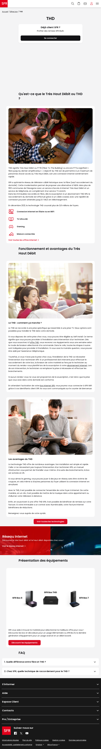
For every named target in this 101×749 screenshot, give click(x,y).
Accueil (5, 11)
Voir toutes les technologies (50, 521)
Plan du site (27, 740)
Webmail (85, 3)
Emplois (39, 745)
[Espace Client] (91, 3)
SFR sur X (21, 733)
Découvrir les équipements (24, 642)
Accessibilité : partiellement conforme (17, 745)
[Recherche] (73, 3)
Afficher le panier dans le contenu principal (79, 3)
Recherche (73, 3)
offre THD (34, 342)
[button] (50, 661)
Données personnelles (77, 740)
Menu (97, 3)
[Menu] (98, 3)
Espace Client (91, 3)
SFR (6, 730)
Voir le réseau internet (13, 546)
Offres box (14, 11)
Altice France (52, 745)
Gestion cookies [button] (58, 740)
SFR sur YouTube (27, 733)
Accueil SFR (4, 3)
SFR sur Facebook (15, 733)
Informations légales (10, 740)
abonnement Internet (77, 365)
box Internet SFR (47, 385)
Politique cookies (42, 740)
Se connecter (50, 38)
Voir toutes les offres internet (22, 240)
